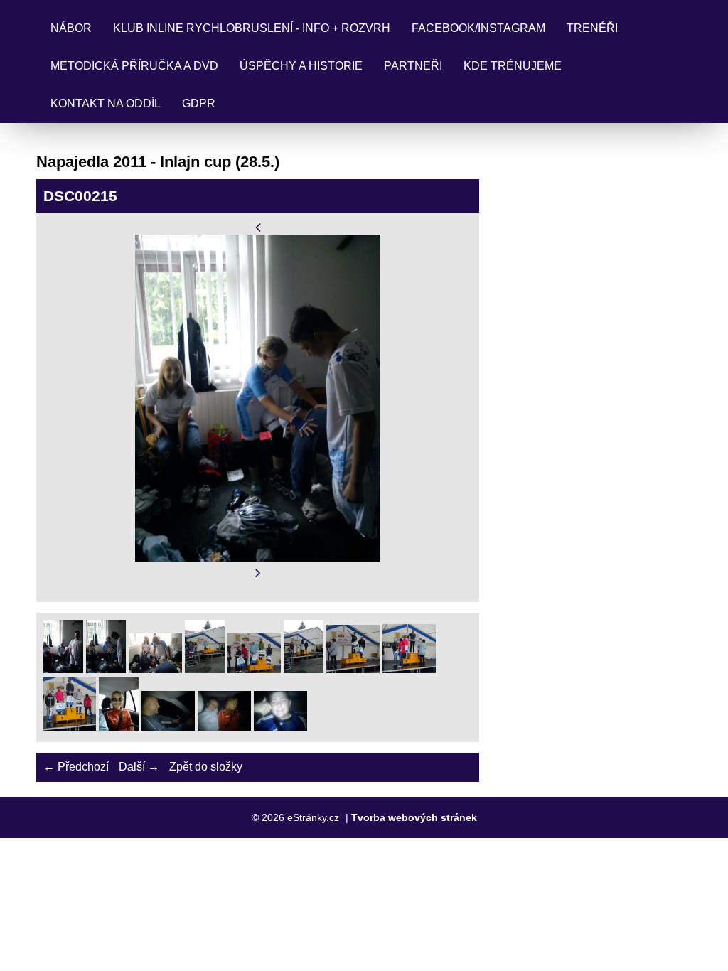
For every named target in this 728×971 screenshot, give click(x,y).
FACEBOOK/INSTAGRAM (478, 28)
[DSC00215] (106, 669)
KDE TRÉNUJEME (513, 66)
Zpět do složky (205, 767)
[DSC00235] (69, 727)
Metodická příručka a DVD (134, 66)
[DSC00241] (280, 727)
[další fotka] (257, 573)
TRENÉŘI (592, 28)
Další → (139, 767)
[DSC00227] (205, 669)
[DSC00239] (224, 727)
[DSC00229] (254, 669)
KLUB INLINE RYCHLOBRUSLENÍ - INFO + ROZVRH (251, 28)
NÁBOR (71, 28)
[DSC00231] (303, 669)
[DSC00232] (353, 669)
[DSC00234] (409, 669)
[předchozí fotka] (257, 227)
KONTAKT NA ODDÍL (105, 103)
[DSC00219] (155, 669)
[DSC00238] (168, 727)
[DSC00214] (63, 669)
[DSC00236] (119, 727)
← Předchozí (76, 767)
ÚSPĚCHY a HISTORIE (301, 66)
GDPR (198, 103)
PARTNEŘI (413, 66)
